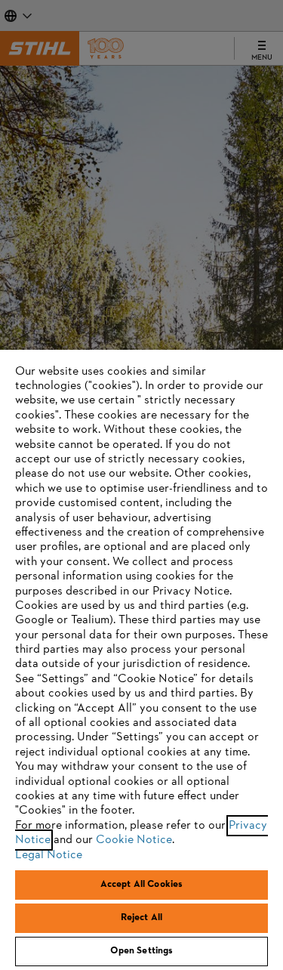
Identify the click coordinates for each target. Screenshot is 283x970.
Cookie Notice (134, 840)
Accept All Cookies (141, 884)
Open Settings (142, 951)
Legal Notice (48, 855)
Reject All (141, 918)
